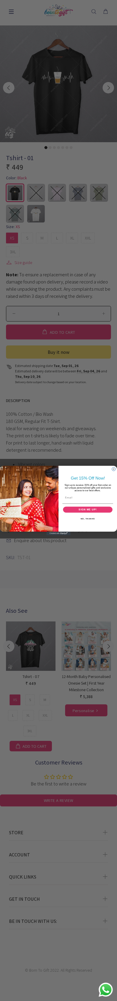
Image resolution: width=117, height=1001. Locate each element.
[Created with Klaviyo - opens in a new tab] (58, 533)
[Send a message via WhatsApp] (106, 990)
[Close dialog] (114, 469)
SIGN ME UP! (88, 509)
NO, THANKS (88, 519)
